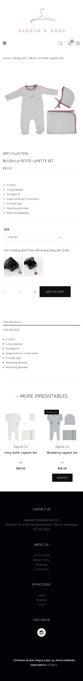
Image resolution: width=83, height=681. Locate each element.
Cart (41, 604)
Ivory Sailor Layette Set (20, 452)
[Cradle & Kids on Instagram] (41, 632)
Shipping (41, 564)
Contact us (41, 569)
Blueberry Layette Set (62, 452)
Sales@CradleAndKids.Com (41, 520)
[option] (41, 107)
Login (41, 595)
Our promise (42, 555)
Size (6, 229)
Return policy (41, 560)
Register (41, 600)
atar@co (52, 665)
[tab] (41, 321)
